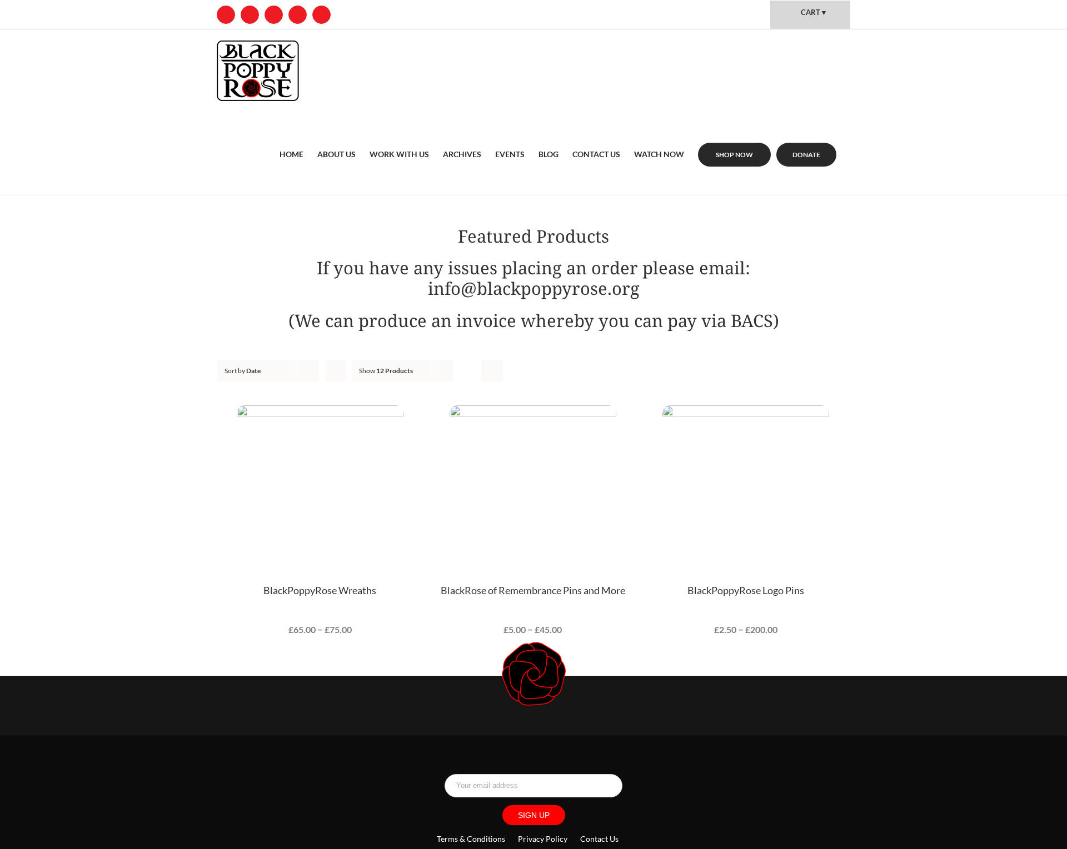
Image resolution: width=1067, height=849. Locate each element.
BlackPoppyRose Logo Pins (745, 590)
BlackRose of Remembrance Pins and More (533, 590)
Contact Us (599, 838)
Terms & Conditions (472, 838)
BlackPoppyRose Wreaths (319, 590)
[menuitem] (291, 141)
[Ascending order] (335, 370)
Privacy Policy (542, 838)
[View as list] (492, 370)
